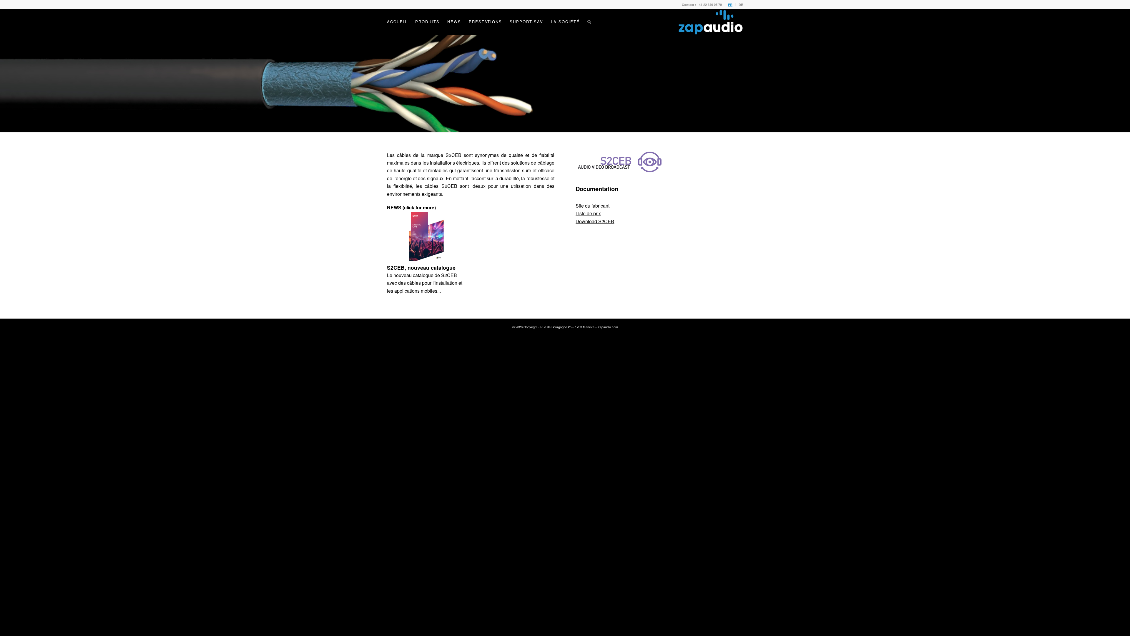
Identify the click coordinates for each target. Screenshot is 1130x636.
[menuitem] (702, 4)
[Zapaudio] (710, 22)
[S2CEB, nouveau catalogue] (426, 236)
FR (730, 4)
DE (741, 4)
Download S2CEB (595, 221)
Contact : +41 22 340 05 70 (702, 4)
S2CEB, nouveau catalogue (421, 267)
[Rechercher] (589, 22)
